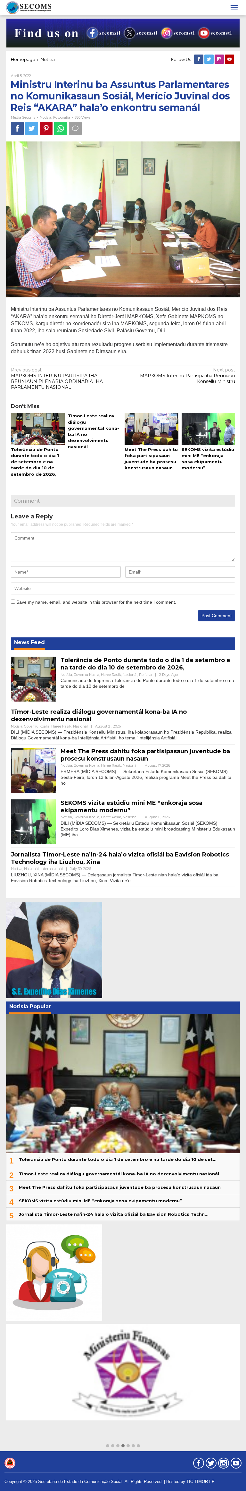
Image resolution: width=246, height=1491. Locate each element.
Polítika (145, 674)
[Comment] (75, 128)
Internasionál (51, 868)
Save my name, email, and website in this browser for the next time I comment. (96, 602)
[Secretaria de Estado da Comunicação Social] (28, 7)
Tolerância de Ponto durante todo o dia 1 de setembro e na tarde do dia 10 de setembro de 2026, (35, 462)
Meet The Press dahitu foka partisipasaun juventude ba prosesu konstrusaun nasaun (145, 755)
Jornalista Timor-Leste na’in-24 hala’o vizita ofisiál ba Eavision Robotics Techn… (113, 1214)
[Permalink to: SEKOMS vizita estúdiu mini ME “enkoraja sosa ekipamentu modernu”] (208, 429)
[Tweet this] (31, 128)
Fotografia (61, 117)
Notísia (45, 117)
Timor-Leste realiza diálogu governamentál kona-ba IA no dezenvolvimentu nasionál (119, 1173)
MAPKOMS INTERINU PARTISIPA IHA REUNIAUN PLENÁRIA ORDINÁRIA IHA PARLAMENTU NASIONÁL (57, 378)
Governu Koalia (86, 674)
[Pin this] (46, 128)
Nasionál (130, 674)
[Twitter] (209, 59)
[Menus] (234, 7)
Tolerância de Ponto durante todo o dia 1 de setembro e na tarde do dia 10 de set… (117, 1159)
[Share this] (17, 128)
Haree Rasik (111, 674)
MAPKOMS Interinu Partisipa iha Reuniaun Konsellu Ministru (187, 375)
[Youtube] (230, 59)
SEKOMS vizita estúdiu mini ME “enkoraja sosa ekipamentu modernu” (100, 1200)
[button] (107, 1446)
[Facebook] (199, 59)
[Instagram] (220, 59)
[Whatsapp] (60, 128)
